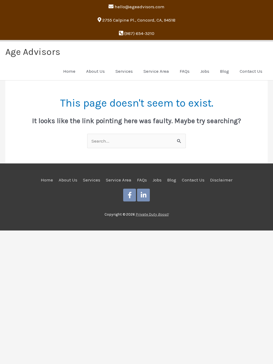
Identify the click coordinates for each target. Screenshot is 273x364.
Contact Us (193, 180)
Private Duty (152, 214)
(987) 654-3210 (139, 33)
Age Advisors (32, 51)
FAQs (142, 180)
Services (91, 180)
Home (47, 180)
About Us (68, 180)
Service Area (118, 180)
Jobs (157, 180)
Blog (171, 180)
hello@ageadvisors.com (139, 6)
